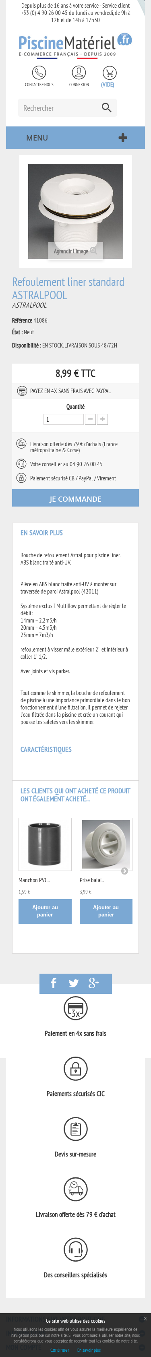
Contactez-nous (39, 84)
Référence (22, 320)
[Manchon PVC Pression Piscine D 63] (45, 844)
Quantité (75, 406)
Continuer (59, 1349)
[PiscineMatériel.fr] (75, 45)
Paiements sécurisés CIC (76, 1094)
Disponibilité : (26, 345)
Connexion (79, 84)
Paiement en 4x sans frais (75, 1033)
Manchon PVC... (34, 880)
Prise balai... (92, 880)
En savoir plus (89, 1350)
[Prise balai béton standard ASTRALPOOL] (106, 844)
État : (17, 332)
